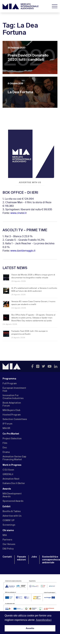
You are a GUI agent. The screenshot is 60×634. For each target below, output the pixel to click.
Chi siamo (8, 530)
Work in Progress (12, 464)
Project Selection (12, 438)
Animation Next (11, 478)
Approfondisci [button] (44, 620)
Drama (6, 452)
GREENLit (8, 474)
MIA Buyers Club (11, 410)
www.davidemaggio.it (22, 251)
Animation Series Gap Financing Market (14, 458)
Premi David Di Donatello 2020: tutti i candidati (28, 57)
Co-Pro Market (11, 433)
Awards (7, 488)
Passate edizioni (21, 558)
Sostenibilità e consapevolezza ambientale (51, 559)
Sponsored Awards (13, 501)
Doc (5, 447)
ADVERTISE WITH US (30, 182)
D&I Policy (8, 548)
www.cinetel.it (18, 213)
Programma (9, 378)
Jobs (34, 556)
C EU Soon (8, 469)
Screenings (9, 524)
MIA (5, 535)
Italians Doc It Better (14, 483)
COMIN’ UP (8, 520)
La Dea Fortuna (20, 92)
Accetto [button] (30, 628)
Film (5, 443)
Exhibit (7, 506)
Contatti (7, 556)
